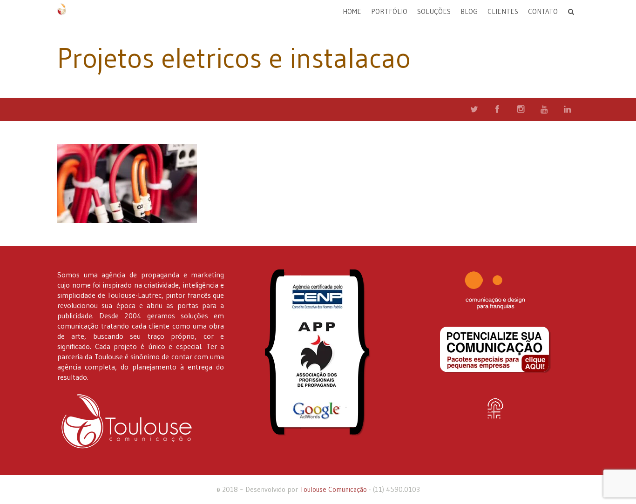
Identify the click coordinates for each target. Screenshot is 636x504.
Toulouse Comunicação (333, 489)
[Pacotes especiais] (495, 350)
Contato (543, 11)
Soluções (434, 11)
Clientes (502, 11)
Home (352, 11)
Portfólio (389, 11)
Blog (469, 11)
